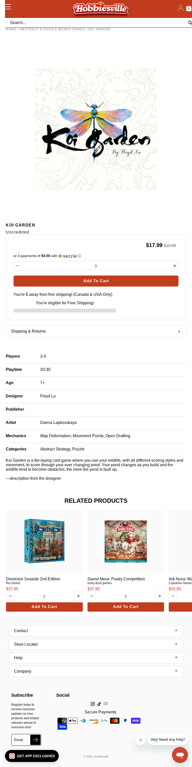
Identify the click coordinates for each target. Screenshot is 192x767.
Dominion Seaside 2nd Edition (33, 579)
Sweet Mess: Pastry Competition (116, 579)
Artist (11, 422)
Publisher (15, 409)
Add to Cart (44, 607)
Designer (14, 396)
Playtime (14, 369)
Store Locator (26, 644)
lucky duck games (100, 583)
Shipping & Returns (28, 331)
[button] (32, 756)
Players (13, 356)
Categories (16, 449)
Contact (21, 631)
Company (22, 671)
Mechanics (16, 436)
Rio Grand (13, 583)
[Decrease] (17, 266)
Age (10, 383)
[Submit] (35, 739)
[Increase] (174, 266)
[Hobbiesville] (100, 9)
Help (18, 658)
